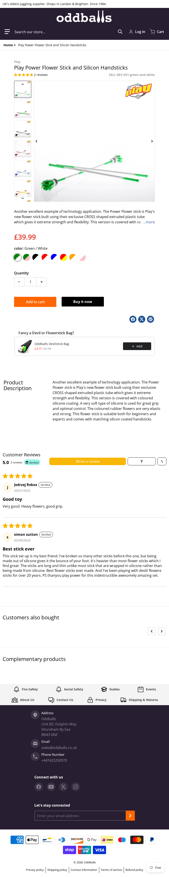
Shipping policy (57, 870)
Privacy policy (35, 870)
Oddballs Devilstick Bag (52, 344)
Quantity (21, 273)
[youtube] (51, 786)
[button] (7, 31)
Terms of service (111, 870)
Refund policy (134, 870)
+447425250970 (54, 760)
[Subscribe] (130, 816)
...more (149, 222)
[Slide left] (36, 141)
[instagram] (75, 786)
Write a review (87, 461)
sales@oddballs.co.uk (59, 747)
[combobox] (68, 32)
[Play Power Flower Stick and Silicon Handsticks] (22, 89)
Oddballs (90, 862)
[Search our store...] (120, 32)
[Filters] (142, 461)
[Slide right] (152, 141)
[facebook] (38, 786)
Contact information (84, 870)
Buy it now (82, 301)
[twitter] (63, 786)
